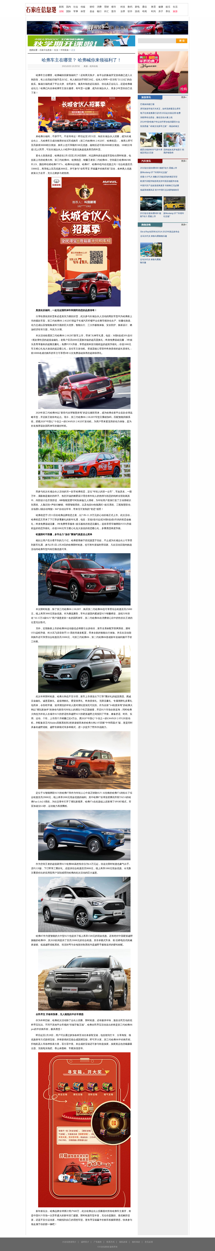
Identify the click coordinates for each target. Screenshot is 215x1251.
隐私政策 (123, 1242)
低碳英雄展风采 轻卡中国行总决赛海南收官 (159, 190)
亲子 (160, 11)
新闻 (61, 6)
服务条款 (136, 1242)
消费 (99, 6)
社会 (75, 6)
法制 (61, 11)
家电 (137, 6)
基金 (92, 11)
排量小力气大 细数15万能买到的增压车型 (158, 177)
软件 (130, 11)
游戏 (137, 11)
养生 (168, 11)
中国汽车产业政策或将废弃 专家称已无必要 (159, 185)
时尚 (153, 11)
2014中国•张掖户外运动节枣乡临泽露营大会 (160, 122)
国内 (68, 6)
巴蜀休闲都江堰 (147, 104)
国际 (68, 11)
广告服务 (98, 1242)
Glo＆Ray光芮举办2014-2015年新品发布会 (159, 232)
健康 (160, 6)
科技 (122, 6)
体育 (83, 11)
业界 (122, 11)
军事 (75, 11)
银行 (99, 11)
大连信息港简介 (69, 1242)
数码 (130, 6)
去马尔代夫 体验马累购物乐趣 (153, 236)
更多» (183, 97)
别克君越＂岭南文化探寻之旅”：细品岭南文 (159, 126)
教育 (153, 6)
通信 (144, 6)
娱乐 (168, 6)
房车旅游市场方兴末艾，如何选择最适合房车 (160, 109)
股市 (113, 11)
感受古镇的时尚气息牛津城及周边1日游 (151, 151)
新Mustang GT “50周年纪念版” (154, 172)
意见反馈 (149, 1242)
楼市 (113, 6)
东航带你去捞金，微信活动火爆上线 (156, 117)
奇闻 (144, 11)
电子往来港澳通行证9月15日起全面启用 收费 (160, 113)
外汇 (106, 11)
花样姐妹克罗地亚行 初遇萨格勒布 (173, 151)
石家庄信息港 (45, 50)
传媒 (83, 6)
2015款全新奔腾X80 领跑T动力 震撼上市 (158, 168)
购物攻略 (146, 224)
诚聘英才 (85, 1242)
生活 (175, 6)
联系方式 (110, 1242)
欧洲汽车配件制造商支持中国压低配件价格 (159, 181)
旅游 (175, 11)
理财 (106, 6)
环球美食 (65, 50)
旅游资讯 (146, 97)
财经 (92, 6)
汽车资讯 (146, 161)
